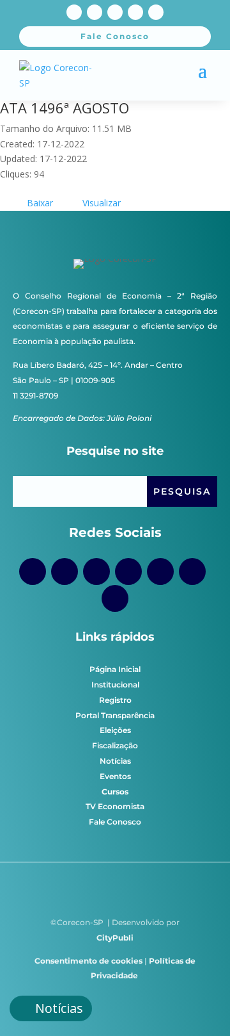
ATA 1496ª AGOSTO (64, 107)
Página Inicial (115, 669)
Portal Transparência (115, 715)
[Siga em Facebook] (74, 12)
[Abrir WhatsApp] (198, 1003)
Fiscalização (115, 745)
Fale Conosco (115, 821)
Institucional (115, 684)
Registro (115, 700)
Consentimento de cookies (88, 961)
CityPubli (115, 937)
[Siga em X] (135, 12)
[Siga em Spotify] (160, 571)
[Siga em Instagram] (94, 12)
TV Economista (115, 806)
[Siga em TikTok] (96, 571)
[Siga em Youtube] (115, 12)
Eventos (115, 776)
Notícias (115, 761)
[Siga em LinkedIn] (156, 12)
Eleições (115, 730)
